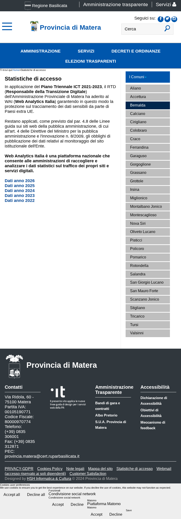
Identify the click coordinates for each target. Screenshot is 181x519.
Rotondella (139, 266)
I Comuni (136, 77)
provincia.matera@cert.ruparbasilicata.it (42, 456)
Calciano (137, 114)
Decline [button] (77, 505)
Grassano (138, 173)
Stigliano (137, 308)
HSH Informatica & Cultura (49, 479)
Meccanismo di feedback (152, 425)
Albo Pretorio (106, 415)
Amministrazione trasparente (115, 4)
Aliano (135, 88)
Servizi (163, 4)
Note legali (75, 469)
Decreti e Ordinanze (135, 51)
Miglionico (138, 198)
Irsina (134, 190)
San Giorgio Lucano (147, 282)
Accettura (138, 97)
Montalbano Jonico (146, 206)
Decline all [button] (36, 495)
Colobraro (138, 130)
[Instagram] (174, 19)
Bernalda (137, 105)
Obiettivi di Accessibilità (150, 413)
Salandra (137, 274)
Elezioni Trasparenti (90, 61)
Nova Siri (138, 223)
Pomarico (138, 257)
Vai (167, 30)
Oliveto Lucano (142, 232)
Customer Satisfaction (88, 474)
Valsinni (137, 333)
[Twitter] (167, 19)
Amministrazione (41, 51)
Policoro (137, 249)
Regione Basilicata (49, 5)
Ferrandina (139, 147)
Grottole (136, 181)
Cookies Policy (49, 469)
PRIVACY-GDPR (19, 469)
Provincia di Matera (61, 365)
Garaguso (138, 156)
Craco (135, 139)
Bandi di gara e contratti (107, 406)
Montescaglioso (143, 215)
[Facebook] (161, 19)
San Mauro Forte (144, 291)
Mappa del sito (100, 469)
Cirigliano (138, 122)
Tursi (134, 325)
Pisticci (136, 240)
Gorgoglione (140, 164)
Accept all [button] (12, 495)
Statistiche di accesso (134, 469)
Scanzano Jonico (144, 299)
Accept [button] (58, 505)
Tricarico (137, 316)
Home (15, 70)
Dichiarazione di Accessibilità (153, 400)
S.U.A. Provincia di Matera (110, 424)
